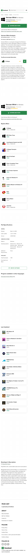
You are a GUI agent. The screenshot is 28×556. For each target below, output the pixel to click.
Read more (13, 39)
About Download (5, 513)
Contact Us (4, 518)
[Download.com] (4, 10)
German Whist (14, 18)
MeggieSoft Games (6, 464)
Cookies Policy (5, 532)
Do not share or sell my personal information (11, 534)
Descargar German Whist (7, 276)
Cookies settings (5, 537)
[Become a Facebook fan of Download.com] (3, 544)
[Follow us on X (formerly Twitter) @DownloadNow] (5, 544)
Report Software (15, 268)
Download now (15, 26)
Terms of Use (4, 530)
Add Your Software (5, 516)
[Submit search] (10, 10)
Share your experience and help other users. (11, 31)
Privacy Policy (4, 527)
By (10, 19)
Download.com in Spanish (7, 520)
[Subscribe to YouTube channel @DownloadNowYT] (8, 544)
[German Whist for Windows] (3, 19)
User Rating (8, 21)
